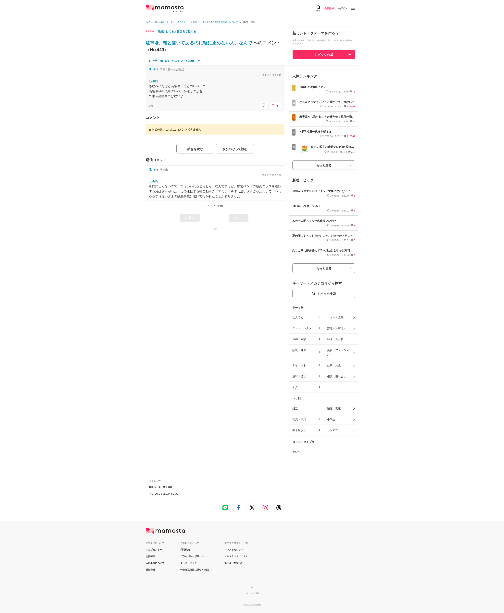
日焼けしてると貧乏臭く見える (177, 31)
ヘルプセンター (154, 549)
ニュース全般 (335, 317)
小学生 (331, 419)
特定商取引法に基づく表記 (194, 569)
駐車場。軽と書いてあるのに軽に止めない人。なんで (200, 42)
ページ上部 (252, 593)
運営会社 (150, 569)
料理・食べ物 (335, 339)
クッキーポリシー (189, 563)
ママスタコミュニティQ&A (163, 493)
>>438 (153, 80)
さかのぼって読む (234, 149)
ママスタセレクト (233, 549)
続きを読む (195, 149)
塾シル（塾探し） (233, 563)
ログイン (342, 8)
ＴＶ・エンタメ (302, 328)
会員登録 (329, 8)
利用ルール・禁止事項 (160, 487)
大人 (295, 387)
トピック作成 (323, 54)
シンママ (332, 430)
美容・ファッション (338, 352)
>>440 (153, 181)
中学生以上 (299, 430)
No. (153, 69)
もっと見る (324, 165)
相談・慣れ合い (336, 376)
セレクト (297, 451)
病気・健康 (299, 350)
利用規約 (185, 549)
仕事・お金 (334, 365)
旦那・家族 (299, 339)
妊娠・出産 (334, 408)
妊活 (295, 408)
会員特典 (150, 556)
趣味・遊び (299, 376)
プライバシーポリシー (192, 556)
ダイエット (299, 365)
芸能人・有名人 (336, 328)
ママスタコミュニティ (236, 556)
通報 (151, 105)
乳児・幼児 (299, 419)
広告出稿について (155, 563)
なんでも (297, 317)
